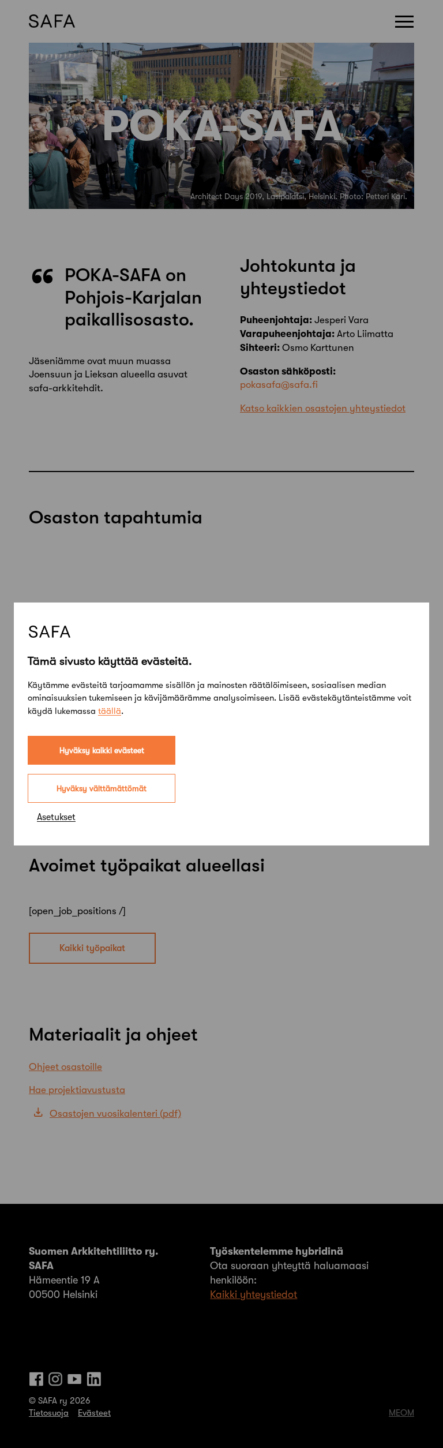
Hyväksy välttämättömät (102, 788)
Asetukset (56, 817)
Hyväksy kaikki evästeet (101, 750)
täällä (109, 711)
